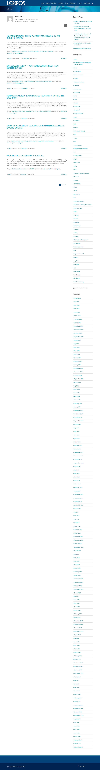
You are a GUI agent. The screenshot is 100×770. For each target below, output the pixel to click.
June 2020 (77, 557)
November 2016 (78, 708)
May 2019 (77, 603)
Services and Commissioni (81, 240)
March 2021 (77, 526)
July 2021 (76, 512)
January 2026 (77, 322)
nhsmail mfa (77, 183)
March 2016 (77, 736)
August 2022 (77, 466)
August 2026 (77, 298)
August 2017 (77, 677)
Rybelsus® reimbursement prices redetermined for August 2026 (82, 28)
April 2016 (77, 733)
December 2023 (78, 410)
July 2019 (76, 596)
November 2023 (78, 414)
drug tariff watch (78, 113)
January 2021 (77, 533)
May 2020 (77, 561)
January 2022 (77, 491)
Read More (63, 58)
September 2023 (78, 421)
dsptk (75, 117)
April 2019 (77, 607)
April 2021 (77, 522)
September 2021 (78, 505)
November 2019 (78, 582)
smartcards (77, 243)
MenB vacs (77, 162)
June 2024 (77, 389)
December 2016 (78, 705)
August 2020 (77, 550)
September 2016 (78, 715)
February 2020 (78, 571)
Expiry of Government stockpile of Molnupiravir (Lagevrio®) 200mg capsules (33, 141)
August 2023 (77, 424)
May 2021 (77, 519)
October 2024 (78, 375)
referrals (76, 229)
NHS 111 (76, 176)
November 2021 (78, 498)
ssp (75, 250)
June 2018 (77, 642)
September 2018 (78, 631)
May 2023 (77, 435)
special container (78, 247)
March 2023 (77, 442)
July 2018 (76, 638)
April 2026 (77, 312)
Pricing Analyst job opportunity (82, 48)
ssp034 (76, 261)
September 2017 (78, 673)
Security (76, 236)
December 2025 (78, 326)
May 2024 (77, 393)
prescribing (77, 225)
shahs (9, 58)
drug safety (77, 106)
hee (75, 134)
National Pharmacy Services (81, 173)
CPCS (75, 99)
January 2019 (77, 617)
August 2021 (77, 508)
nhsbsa (76, 180)
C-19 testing (77, 71)
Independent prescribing (80, 148)
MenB (75, 159)
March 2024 (77, 400)
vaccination (77, 271)
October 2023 (78, 417)
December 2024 (78, 368)
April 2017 (77, 691)
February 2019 (78, 614)
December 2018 (78, 621)
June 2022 (77, 473)
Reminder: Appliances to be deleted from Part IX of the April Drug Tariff (31, 111)
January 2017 (77, 701)
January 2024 (77, 407)
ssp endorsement (79, 254)
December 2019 (78, 578)
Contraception (78, 89)
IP (74, 152)
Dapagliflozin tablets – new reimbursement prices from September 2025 (31, 81)
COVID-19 (77, 92)
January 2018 (77, 659)
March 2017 (77, 694)
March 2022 (77, 484)
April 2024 (77, 396)
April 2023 (77, 438)
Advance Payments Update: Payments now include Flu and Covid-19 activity (32, 51)
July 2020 (76, 554)
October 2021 (78, 501)
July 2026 (76, 301)
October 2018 (78, 628)
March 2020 (77, 568)
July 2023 (76, 428)
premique (76, 222)
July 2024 (76, 386)
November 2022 (78, 456)
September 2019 (78, 589)
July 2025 (76, 343)
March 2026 (77, 315)
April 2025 (77, 354)
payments (77, 194)
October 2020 (78, 543)
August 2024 (77, 382)
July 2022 (76, 470)
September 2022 (78, 463)
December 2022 (78, 452)
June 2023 (77, 431)
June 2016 (77, 726)
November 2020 (78, 540)
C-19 (75, 68)
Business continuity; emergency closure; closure (82, 63)
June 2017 (77, 684)
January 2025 (77, 365)
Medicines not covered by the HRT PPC (25, 156)
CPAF (75, 96)
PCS (75, 197)
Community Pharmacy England (15, 53)
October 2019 (78, 585)
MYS (75, 169)
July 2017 (76, 680)
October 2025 (78, 333)
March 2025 (77, 358)
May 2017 (77, 687)
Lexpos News (26, 58)
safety (76, 232)
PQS (75, 211)
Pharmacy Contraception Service (83, 204)
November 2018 (78, 624)
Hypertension (78, 145)
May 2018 (77, 645)
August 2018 (77, 635)
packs (75, 190)
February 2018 (78, 656)
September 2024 (78, 379)
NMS (75, 187)
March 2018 (77, 652)
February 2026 (78, 319)
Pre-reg (76, 215)
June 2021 (77, 515)
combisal (76, 85)
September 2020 (78, 547)
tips (75, 268)
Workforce (77, 278)
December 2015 (78, 747)
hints (75, 138)
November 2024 (78, 372)
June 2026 (77, 305)
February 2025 (78, 361)
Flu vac (76, 127)
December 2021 (78, 494)
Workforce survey (79, 282)
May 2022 (77, 477)
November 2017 (78, 666)
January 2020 (77, 575)
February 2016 (78, 740)
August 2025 (77, 340)
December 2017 (78, 663)
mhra (75, 166)
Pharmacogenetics (79, 201)
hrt (75, 141)
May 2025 (77, 350)
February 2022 (78, 487)
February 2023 (78, 445)
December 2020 (78, 536)
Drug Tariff (77, 110)
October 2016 (78, 712)
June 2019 (77, 599)
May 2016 (77, 729)
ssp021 (76, 257)
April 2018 (77, 649)
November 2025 (78, 329)
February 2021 (78, 529)
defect (76, 103)
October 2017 (78, 670)
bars (75, 59)
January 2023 (77, 449)
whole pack (77, 275)
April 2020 (77, 564)
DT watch (76, 120)
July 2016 (76, 722)
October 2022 (78, 459)
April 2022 (77, 480)
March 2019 (77, 610)
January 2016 (77, 743)
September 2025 (78, 336)
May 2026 (77, 308)
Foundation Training (79, 131)
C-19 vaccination (78, 75)
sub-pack (76, 264)
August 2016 (77, 719)
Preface (76, 218)
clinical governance (79, 82)
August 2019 (77, 592)
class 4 (76, 78)
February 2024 (78, 403)
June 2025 (77, 347)
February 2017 (78, 698)
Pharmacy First (78, 208)
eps (75, 124)
